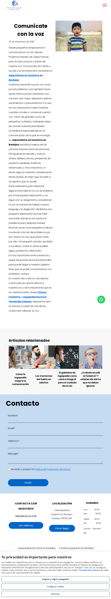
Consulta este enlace (88, 570)
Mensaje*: (13, 453)
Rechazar (55, 594)
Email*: (11, 428)
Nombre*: (13, 415)
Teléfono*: (14, 441)
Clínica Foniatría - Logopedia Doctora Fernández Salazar (28, 297)
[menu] (104, 5)
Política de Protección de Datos (52, 469)
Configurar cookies (55, 586)
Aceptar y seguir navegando (55, 579)
